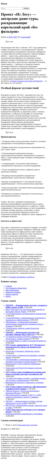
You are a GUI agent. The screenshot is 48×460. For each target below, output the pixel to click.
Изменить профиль (13, 292)
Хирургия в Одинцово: (15, 351)
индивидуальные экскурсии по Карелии (26, 81)
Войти (8, 296)
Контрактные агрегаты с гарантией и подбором (24, 383)
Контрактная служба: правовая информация (23, 364)
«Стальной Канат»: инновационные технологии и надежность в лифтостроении (26, 319)
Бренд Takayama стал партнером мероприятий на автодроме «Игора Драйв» (25, 311)
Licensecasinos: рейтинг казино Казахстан (22, 328)
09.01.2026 (13, 37)
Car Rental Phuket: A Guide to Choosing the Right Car (26, 341)
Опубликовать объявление (16, 288)
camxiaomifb (26, 37)
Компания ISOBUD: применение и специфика (24, 414)
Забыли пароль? (12, 294)
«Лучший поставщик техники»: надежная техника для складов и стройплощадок (26, 379)
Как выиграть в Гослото (28, 425)
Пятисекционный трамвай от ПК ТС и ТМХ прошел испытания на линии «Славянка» (23, 396)
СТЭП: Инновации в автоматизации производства (26, 314)
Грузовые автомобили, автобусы (21, 277)
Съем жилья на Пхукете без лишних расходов (24, 368)
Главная (9, 286)
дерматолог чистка (32, 351)
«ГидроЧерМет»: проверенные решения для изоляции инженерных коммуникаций (23, 361)
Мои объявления (12, 290)
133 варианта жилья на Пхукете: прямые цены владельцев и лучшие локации (24, 338)
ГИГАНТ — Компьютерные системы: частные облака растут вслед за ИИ (24, 402)
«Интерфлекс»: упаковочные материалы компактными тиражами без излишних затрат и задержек (24, 324)
